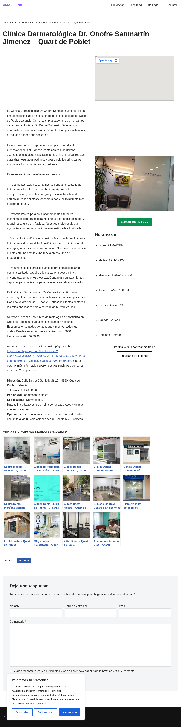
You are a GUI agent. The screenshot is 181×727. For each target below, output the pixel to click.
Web (122, 606)
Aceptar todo (69, 712)
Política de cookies (36, 703)
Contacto (172, 5)
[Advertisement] (46, 82)
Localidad (135, 5)
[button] (160, 5)
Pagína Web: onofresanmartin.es (134, 346)
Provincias (117, 5)
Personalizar (22, 712)
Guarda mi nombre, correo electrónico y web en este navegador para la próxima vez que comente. (74, 670)
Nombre (16, 606)
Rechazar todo (46, 712)
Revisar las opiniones (134, 355)
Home (6, 22)
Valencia (24, 560)
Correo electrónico (77, 606)
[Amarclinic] (13, 5)
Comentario (18, 621)
